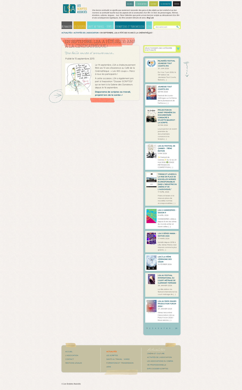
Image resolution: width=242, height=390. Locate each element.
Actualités (67, 26)
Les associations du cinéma (160, 361)
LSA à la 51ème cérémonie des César (165, 259)
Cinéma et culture (155, 353)
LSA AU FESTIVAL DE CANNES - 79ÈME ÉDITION (166, 148)
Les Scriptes (80, 26)
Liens (149, 26)
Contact (153, 3)
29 (176, 328)
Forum (176, 3)
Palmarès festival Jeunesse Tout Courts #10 (166, 63)
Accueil (130, 3)
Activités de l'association (86, 33)
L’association (141, 3)
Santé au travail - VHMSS (100, 26)
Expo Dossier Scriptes (157, 368)
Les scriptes (112, 355)
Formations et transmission (129, 26)
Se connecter (165, 3)
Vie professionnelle (156, 365)
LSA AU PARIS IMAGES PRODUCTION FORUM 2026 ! (167, 303)
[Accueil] (75, 8)
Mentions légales (73, 363)
